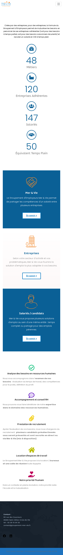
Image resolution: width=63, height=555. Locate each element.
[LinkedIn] (11, 536)
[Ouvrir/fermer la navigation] (59, 4)
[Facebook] (4, 536)
